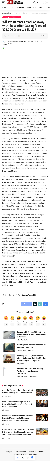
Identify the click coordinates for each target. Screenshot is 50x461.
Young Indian (15, 17)
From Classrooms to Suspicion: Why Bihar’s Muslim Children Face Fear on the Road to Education (18, 404)
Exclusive (19, 350)
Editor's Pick (16, 295)
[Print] (18, 36)
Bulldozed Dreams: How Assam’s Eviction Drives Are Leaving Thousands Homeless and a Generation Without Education (18, 432)
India (5, 17)
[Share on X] (11, 36)
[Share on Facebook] (8, 36)
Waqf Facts (24, 340)
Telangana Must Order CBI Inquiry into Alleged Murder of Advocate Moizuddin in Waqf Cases (31, 334)
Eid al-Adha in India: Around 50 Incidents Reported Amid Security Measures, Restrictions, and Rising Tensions (17, 418)
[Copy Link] (15, 36)
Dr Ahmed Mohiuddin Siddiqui (17, 41)
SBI (38, 295)
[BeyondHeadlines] (15, 2)
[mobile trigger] (4, 2)
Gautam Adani (27, 295)
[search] (34, 2)
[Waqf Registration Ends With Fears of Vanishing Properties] (9, 347)
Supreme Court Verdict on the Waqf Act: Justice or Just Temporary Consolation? (30, 371)
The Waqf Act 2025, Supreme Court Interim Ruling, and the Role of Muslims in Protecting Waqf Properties (31, 358)
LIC (34, 295)
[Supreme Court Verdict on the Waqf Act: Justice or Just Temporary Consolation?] (9, 371)
